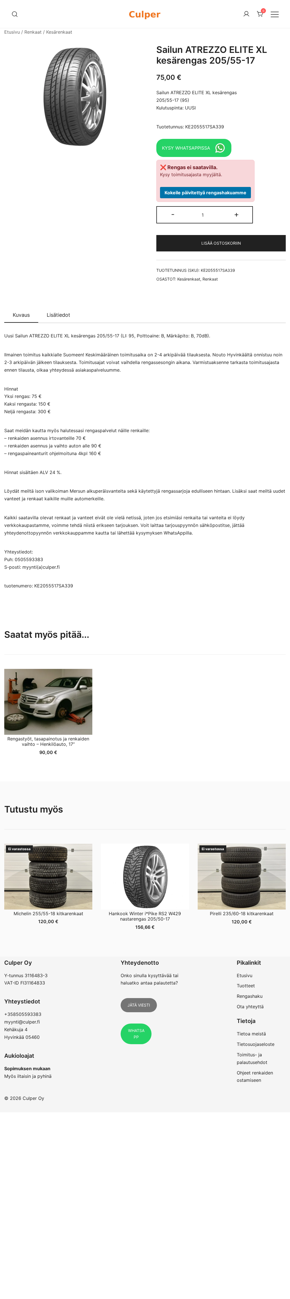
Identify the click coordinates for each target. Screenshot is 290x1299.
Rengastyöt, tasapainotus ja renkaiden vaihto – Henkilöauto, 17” (48, 741)
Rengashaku (250, 996)
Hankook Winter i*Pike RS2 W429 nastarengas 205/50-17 (145, 916)
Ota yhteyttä (250, 1006)
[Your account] (246, 14)
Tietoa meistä (251, 1034)
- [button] (173, 214)
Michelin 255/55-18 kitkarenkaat (48, 913)
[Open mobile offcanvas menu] (275, 14)
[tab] (21, 315)
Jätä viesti (138, 1005)
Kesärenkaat (59, 32)
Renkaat (33, 32)
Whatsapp (136, 1034)
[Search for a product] (14, 14)
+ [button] (236, 214)
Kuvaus (21, 315)
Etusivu (12, 32)
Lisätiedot (58, 315)
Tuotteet (246, 985)
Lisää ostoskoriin (221, 243)
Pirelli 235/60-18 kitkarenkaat (242, 913)
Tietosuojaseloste (255, 1044)
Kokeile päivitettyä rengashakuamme (205, 192)
